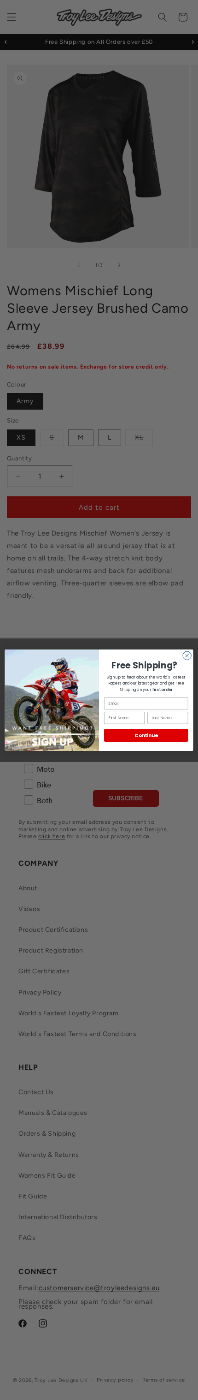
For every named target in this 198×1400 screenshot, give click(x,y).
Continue (145, 735)
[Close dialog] (187, 655)
